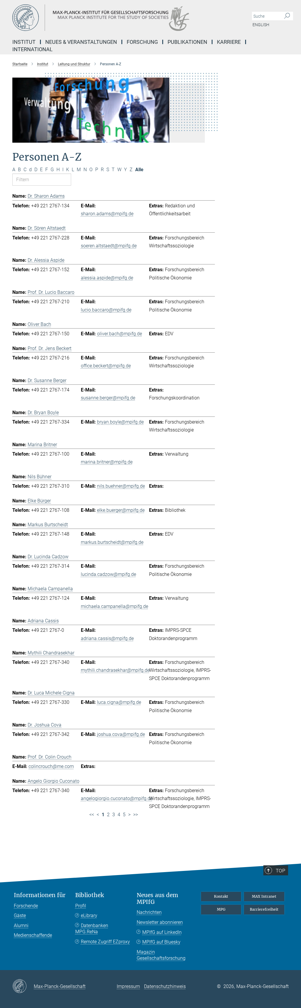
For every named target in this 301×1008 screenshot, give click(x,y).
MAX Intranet (264, 896)
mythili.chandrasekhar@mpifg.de (115, 670)
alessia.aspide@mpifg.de (107, 278)
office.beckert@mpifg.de (106, 366)
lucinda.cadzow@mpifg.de (108, 574)
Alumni (21, 925)
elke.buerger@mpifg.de (121, 510)
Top (280, 871)
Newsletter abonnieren (160, 922)
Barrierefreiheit (264, 909)
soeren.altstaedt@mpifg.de (109, 246)
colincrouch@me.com (51, 766)
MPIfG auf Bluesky (161, 942)
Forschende (26, 906)
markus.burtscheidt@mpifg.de (112, 542)
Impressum (128, 986)
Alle (139, 169)
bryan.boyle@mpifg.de (120, 422)
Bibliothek (89, 895)
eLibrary (89, 915)
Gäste (20, 915)
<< (91, 814)
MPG (221, 909)
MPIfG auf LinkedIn (162, 932)
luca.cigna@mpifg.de (119, 702)
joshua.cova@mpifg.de (121, 734)
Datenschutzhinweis (165, 986)
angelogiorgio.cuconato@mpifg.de (117, 798)
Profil (80, 906)
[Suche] (287, 16)
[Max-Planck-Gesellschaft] (23, 986)
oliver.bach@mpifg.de (119, 333)
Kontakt (221, 896)
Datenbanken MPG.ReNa (91, 929)
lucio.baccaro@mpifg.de (106, 310)
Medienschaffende (33, 935)
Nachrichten (149, 912)
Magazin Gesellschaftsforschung (161, 955)
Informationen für (40, 895)
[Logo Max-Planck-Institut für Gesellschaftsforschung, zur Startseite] (122, 17)
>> (135, 814)
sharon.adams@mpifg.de (107, 213)
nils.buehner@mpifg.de (121, 486)
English (260, 24)
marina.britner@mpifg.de (107, 462)
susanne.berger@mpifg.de (108, 398)
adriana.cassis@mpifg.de (107, 638)
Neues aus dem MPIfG (157, 898)
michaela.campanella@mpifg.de (114, 606)
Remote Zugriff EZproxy (105, 941)
